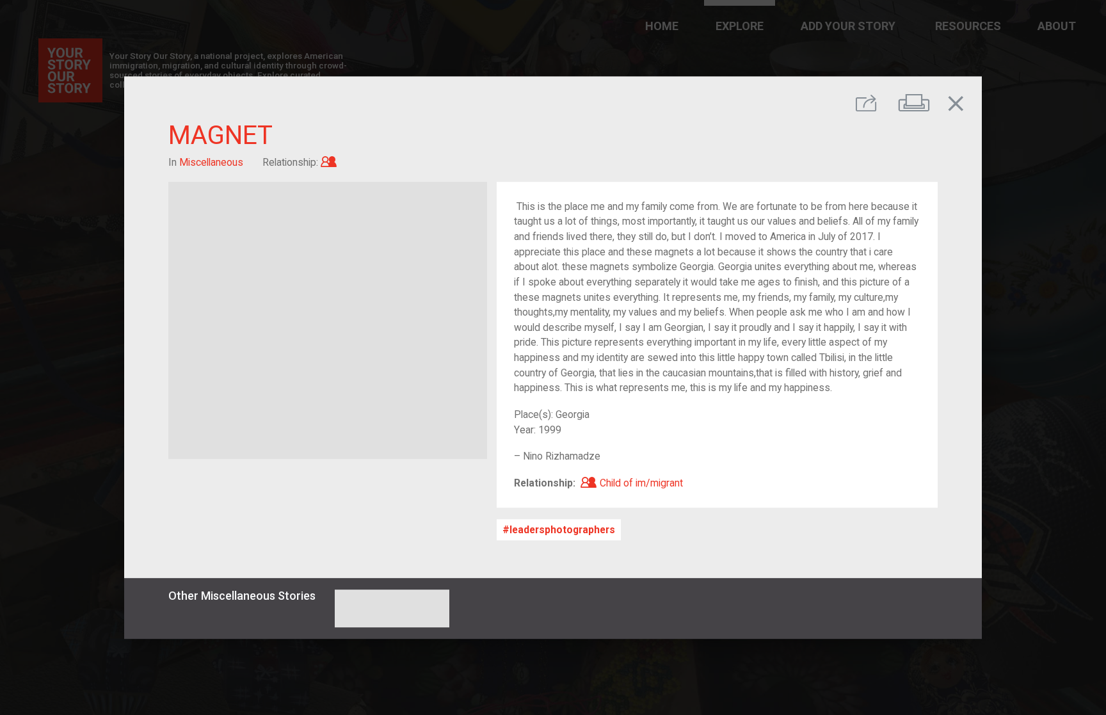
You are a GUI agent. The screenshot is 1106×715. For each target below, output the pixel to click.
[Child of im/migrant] (329, 162)
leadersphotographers (562, 530)
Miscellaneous (211, 162)
